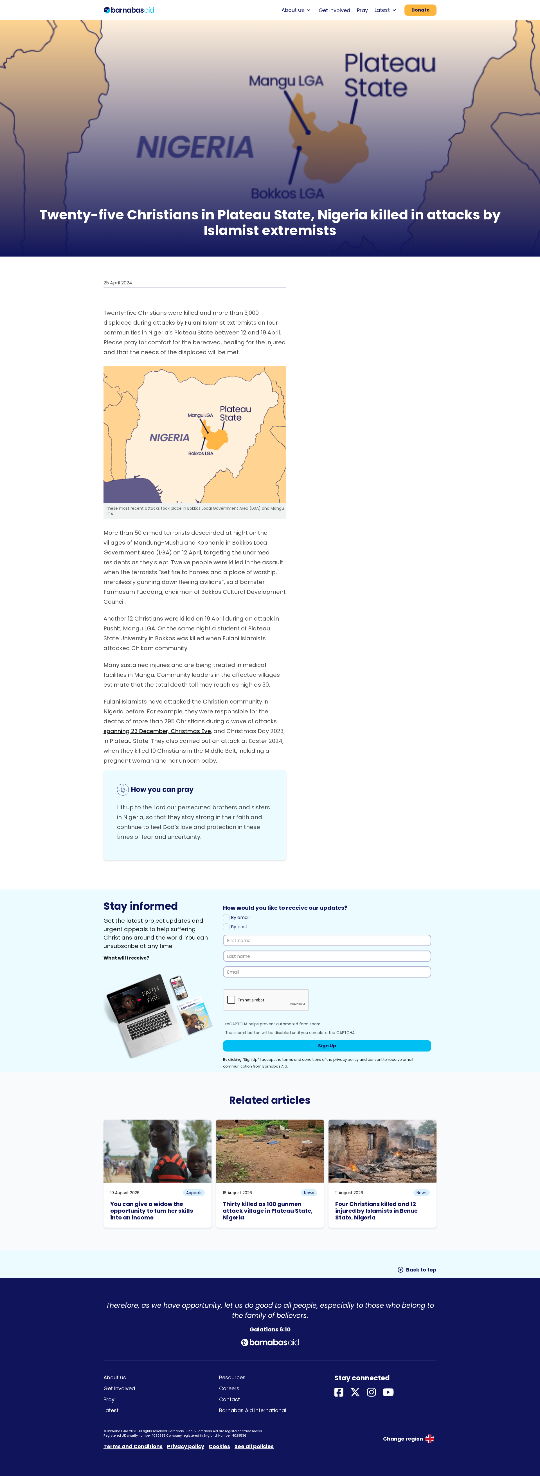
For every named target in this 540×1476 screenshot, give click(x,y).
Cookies (219, 1446)
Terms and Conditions (133, 1446)
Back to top (416, 1270)
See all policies (254, 1446)
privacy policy (346, 1059)
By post (239, 927)
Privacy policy (185, 1446)
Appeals (194, 1193)
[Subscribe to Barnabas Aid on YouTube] (388, 1392)
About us (115, 1377)
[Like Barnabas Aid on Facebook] (338, 1392)
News (309, 1193)
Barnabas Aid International (252, 1410)
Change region (403, 1438)
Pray (362, 10)
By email (239, 917)
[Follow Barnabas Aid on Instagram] (371, 1392)
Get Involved (334, 10)
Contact (229, 1399)
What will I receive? (126, 958)
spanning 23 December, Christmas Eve (157, 731)
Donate (420, 10)
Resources (232, 1377)
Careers (229, 1388)
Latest (111, 1410)
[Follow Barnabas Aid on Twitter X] (355, 1392)
